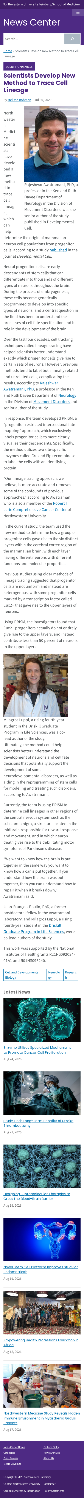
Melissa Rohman (19, 100)
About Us (49, 1458)
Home (7, 51)
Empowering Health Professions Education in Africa (40, 1342)
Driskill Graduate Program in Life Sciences (33, 928)
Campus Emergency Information (21, 1491)
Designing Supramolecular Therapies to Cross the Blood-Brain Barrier (36, 1196)
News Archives (52, 1453)
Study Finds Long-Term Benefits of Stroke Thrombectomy (38, 1123)
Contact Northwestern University (21, 1484)
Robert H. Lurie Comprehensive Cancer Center (36, 506)
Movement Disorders (51, 402)
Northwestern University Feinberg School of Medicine (41, 4)
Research (70, 975)
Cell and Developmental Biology (22, 975)
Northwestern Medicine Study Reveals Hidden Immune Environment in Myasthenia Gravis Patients (41, 1418)
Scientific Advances (19, 67)
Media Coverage (12, 1464)
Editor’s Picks (51, 1447)
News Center (32, 22)
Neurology (67, 395)
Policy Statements (54, 1491)
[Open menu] (78, 12)
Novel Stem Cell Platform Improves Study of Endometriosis (40, 1269)
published (58, 250)
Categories (9, 1453)
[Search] (72, 39)
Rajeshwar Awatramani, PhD (30, 386)
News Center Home (14, 1447)
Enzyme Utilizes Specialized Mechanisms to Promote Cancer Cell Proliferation (37, 1050)
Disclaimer (49, 1484)
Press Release (10, 1458)
